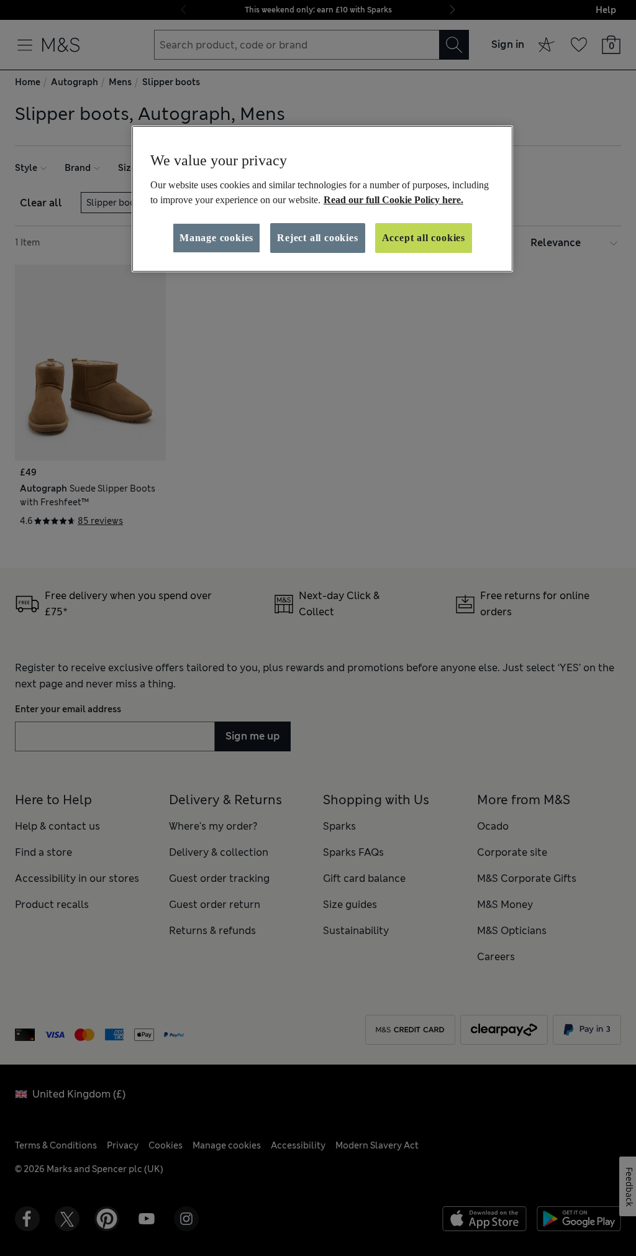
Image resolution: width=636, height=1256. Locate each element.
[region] (322, 199)
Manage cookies (216, 237)
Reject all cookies (317, 237)
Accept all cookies (423, 237)
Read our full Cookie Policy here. (393, 200)
